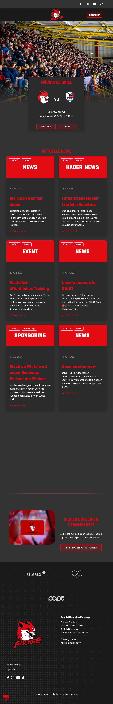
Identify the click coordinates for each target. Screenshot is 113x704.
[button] (6, 698)
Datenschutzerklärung (65, 694)
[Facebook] (81, 4)
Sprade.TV (12, 669)
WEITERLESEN (16, 231)
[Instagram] (87, 4)
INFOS (67, 126)
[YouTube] (94, 4)
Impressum (41, 694)
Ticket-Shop (14, 664)
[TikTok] (101, 4)
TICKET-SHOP (94, 15)
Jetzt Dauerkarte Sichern (81, 547)
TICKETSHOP (45, 126)
